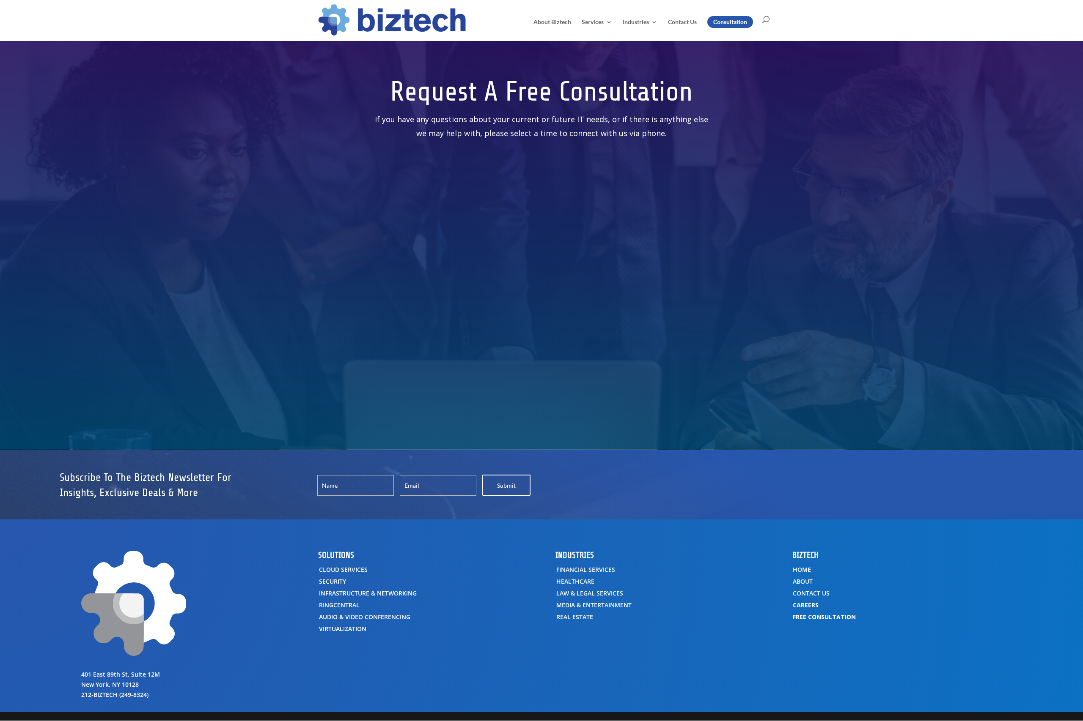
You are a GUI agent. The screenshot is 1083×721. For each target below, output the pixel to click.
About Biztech (552, 22)
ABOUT (803, 581)
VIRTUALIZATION (342, 629)
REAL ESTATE (574, 617)
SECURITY (332, 581)
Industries (636, 22)
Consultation (730, 21)
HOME (802, 569)
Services (593, 22)
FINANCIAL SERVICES (585, 569)
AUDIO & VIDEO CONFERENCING (364, 617)
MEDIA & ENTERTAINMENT (594, 605)
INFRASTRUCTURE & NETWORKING (368, 593)
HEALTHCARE (575, 581)
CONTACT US (811, 593)
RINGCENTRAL (339, 605)
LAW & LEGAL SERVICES (589, 593)
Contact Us (682, 22)
